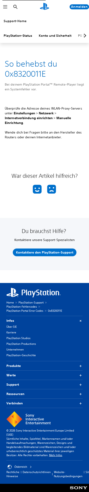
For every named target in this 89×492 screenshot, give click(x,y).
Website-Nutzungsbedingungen (68, 474)
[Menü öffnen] (5, 7)
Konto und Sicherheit (55, 36)
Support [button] (12, 384)
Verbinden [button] (14, 403)
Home (10, 302)
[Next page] (84, 35)
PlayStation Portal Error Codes (24, 311)
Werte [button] (11, 375)
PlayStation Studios (18, 338)
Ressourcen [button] (15, 394)
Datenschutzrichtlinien (37, 472)
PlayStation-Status (18, 36)
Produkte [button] (13, 366)
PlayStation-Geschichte (21, 355)
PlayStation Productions (21, 344)
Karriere (11, 332)
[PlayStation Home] (44, 7)
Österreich (20, 466)
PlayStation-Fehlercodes (21, 307)
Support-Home (15, 21)
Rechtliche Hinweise (12, 474)
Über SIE (11, 327)
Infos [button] (10, 321)
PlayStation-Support (31, 302)
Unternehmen (15, 349)
